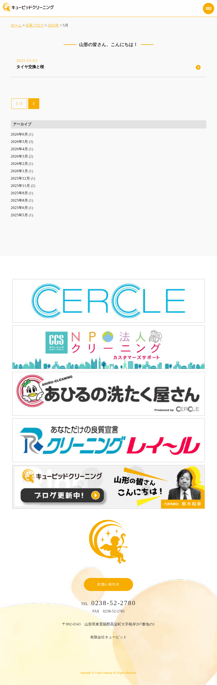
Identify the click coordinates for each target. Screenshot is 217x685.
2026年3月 (19, 156)
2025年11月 (20, 186)
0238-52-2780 (113, 603)
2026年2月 (19, 164)
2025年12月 (20, 178)
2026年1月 (19, 171)
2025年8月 (19, 200)
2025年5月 (19, 215)
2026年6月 (19, 134)
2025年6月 (19, 208)
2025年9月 (19, 193)
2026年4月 (19, 149)
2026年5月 (19, 141)
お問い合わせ (108, 584)
